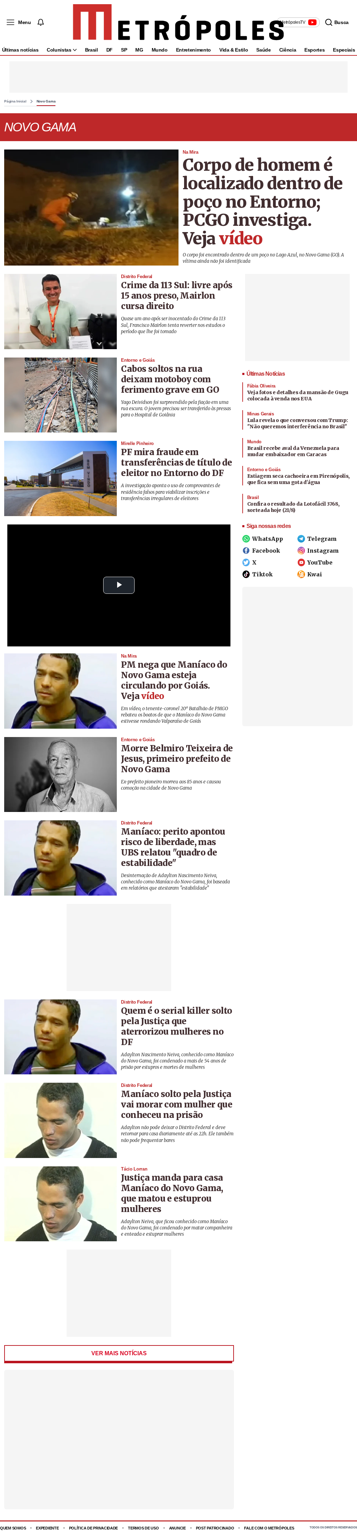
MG (139, 50)
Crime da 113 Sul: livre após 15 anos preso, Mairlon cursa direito (176, 296)
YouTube (320, 562)
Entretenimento (193, 50)
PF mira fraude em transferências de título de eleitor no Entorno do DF (176, 462)
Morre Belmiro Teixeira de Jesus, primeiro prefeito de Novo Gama (177, 759)
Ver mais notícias (119, 1353)
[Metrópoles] (178, 22)
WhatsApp (267, 538)
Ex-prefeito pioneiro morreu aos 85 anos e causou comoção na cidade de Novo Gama (171, 785)
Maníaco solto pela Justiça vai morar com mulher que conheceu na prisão (176, 1104)
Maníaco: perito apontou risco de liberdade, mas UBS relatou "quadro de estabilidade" (173, 847)
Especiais (344, 50)
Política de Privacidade (93, 1528)
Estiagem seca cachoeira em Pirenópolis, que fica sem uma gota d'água (298, 479)
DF (109, 50)
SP (124, 50)
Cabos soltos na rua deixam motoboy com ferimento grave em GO (170, 379)
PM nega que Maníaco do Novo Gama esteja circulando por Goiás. (174, 675)
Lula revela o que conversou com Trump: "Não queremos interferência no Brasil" (297, 423)
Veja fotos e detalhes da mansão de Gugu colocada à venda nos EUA (297, 395)
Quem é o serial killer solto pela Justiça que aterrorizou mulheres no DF (176, 1026)
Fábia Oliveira (261, 386)
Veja (223, 238)
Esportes (314, 50)
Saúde (263, 50)
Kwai (314, 574)
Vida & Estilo (233, 50)
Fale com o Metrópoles (269, 1528)
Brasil (91, 50)
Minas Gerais (260, 413)
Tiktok (262, 574)
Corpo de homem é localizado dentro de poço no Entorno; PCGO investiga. (263, 192)
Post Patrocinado (215, 1528)
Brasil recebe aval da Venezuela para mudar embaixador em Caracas (293, 451)
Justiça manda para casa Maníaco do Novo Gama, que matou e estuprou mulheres (172, 1193)
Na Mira (190, 152)
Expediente (47, 1528)
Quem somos (13, 1528)
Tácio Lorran (134, 1169)
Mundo (160, 50)
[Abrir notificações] (40, 22)
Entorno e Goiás (137, 360)
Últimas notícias (20, 50)
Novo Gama (46, 101)
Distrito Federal (136, 276)
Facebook (266, 550)
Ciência (287, 50)
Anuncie (177, 1528)
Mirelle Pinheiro (137, 443)
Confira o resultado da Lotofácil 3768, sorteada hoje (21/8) (293, 507)
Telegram (322, 538)
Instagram (323, 550)
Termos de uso (143, 1528)
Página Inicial (15, 101)
